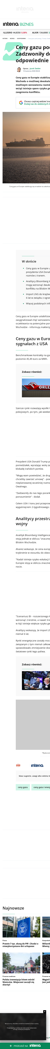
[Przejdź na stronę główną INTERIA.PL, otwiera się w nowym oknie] (11, 24)
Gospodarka (21, 38)
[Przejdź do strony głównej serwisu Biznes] (26, 24)
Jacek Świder (35, 68)
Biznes (12, 38)
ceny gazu (23, 787)
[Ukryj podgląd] (44, 1011)
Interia (5, 38)
